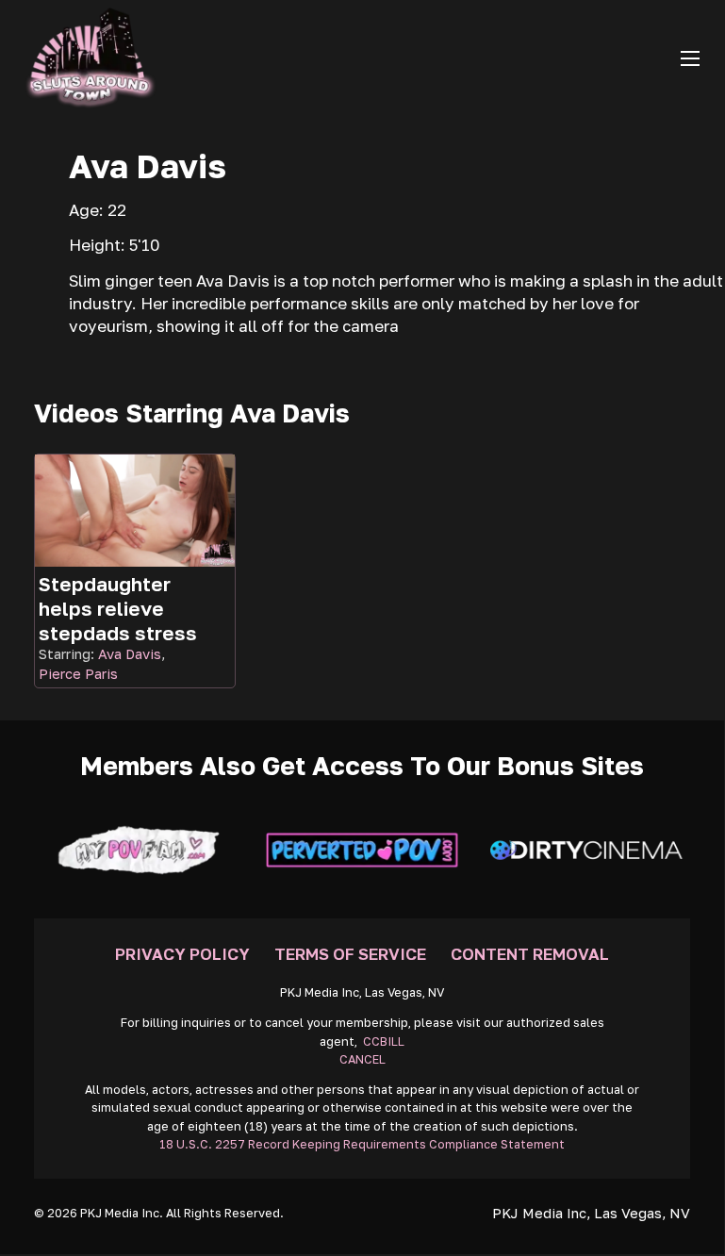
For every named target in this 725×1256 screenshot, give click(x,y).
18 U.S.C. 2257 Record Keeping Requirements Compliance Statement (362, 1144)
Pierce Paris (78, 674)
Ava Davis (129, 654)
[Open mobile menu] (690, 58)
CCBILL (383, 1041)
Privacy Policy (182, 954)
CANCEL (362, 1059)
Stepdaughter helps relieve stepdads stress (118, 608)
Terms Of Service (350, 954)
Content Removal (530, 954)
